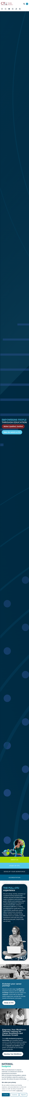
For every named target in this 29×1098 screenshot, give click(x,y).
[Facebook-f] (2, 9)
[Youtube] (9, 9)
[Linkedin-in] (20, 9)
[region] (14, 1089)
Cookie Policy (19, 1090)
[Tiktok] (16, 9)
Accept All (5, 1094)
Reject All (23, 1094)
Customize (14, 1094)
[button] (27, 4)
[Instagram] (12, 9)
